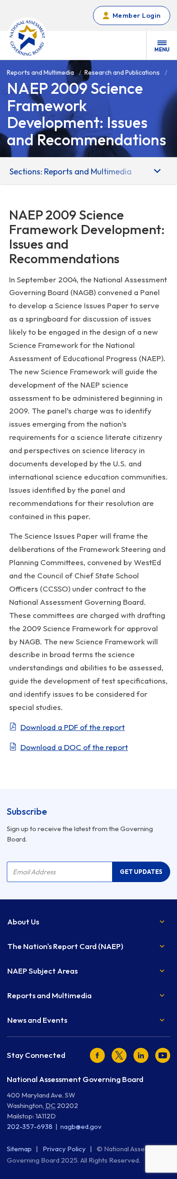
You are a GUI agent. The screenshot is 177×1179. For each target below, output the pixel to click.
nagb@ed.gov (81, 1126)
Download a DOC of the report (74, 747)
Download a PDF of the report (72, 727)
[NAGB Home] (27, 38)
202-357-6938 (30, 1126)
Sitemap (20, 1148)
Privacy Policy (65, 1148)
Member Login (137, 15)
